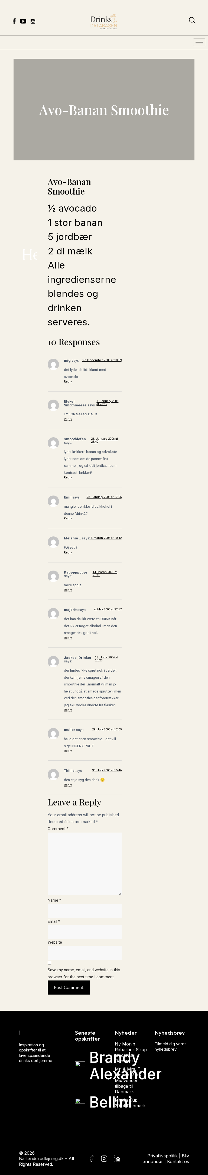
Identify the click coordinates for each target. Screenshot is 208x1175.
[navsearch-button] (192, 21)
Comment (58, 828)
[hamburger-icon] (199, 42)
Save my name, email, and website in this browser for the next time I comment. (84, 973)
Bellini (110, 1102)
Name (54, 900)
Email (54, 921)
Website (55, 942)
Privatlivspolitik (162, 1155)
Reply (68, 381)
